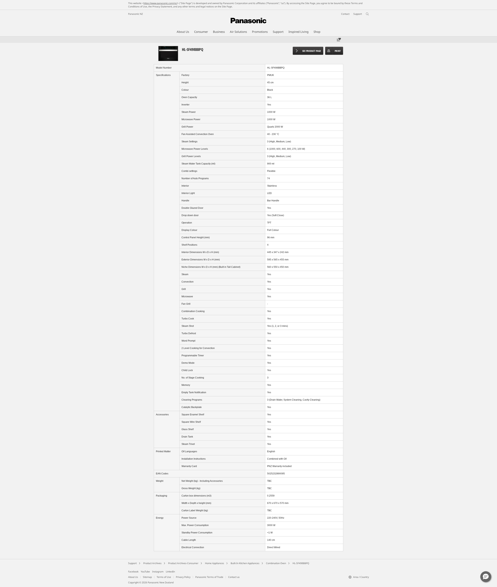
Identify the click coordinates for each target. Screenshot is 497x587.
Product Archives (152, 563)
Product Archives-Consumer (183, 563)
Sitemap (147, 577)
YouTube (145, 571)
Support (132, 563)
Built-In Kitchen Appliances (245, 563)
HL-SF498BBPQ (301, 563)
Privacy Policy (183, 577)
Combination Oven (276, 563)
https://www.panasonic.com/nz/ (160, 3)
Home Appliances (214, 563)
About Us (133, 577)
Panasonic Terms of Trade (209, 577)
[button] (485, 576)
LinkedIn (170, 571)
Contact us (234, 577)
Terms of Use (164, 577)
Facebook (133, 571)
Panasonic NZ (135, 14)
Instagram (157, 571)
